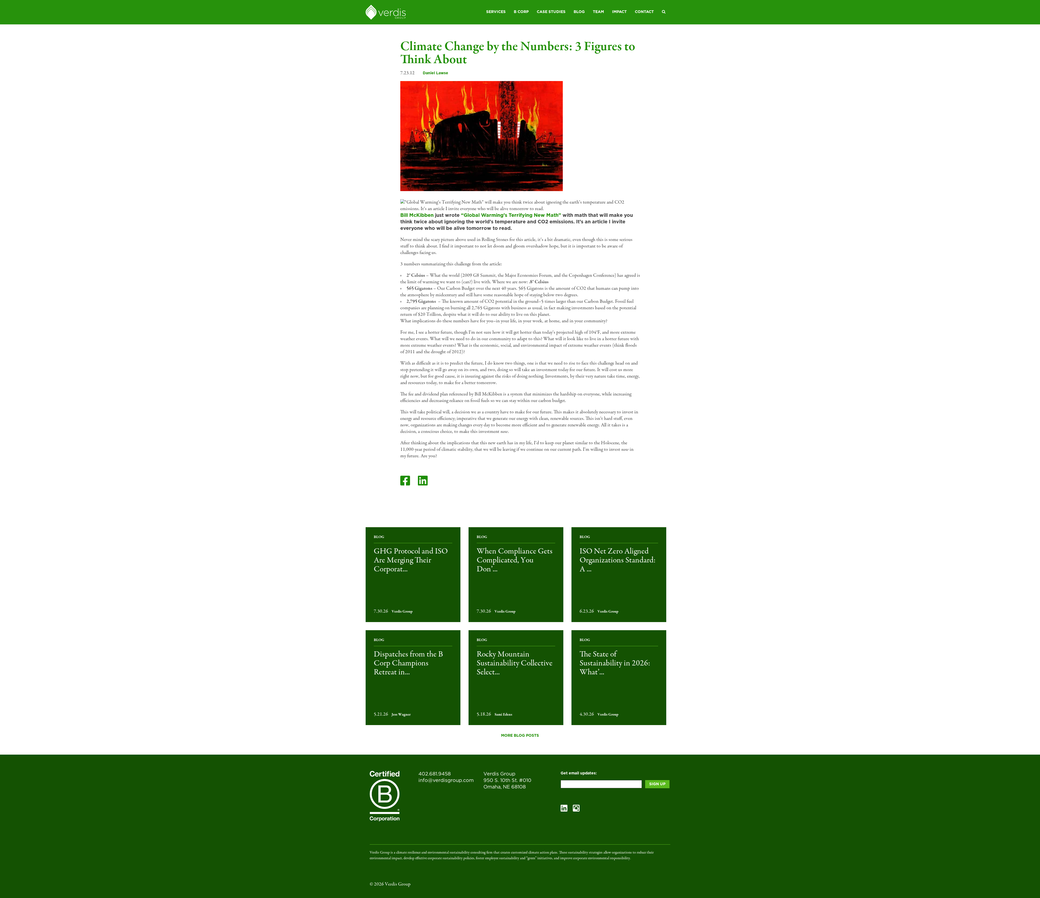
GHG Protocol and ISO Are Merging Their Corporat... (411, 561)
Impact (619, 12)
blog (379, 537)
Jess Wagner (401, 715)
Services (496, 12)
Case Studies (551, 12)
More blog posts (520, 736)
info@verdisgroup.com (446, 780)
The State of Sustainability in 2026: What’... (615, 664)
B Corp (521, 12)
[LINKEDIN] (422, 480)
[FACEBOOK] (405, 480)
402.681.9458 (434, 774)
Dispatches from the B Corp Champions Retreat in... (408, 664)
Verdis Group (402, 612)
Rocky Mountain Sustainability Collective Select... (514, 664)
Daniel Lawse (435, 73)
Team (598, 12)
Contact (644, 12)
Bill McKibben (417, 215)
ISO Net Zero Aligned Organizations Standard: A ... (617, 561)
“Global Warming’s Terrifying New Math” (511, 215)
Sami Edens (503, 715)
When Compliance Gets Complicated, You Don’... (514, 561)
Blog (579, 12)
